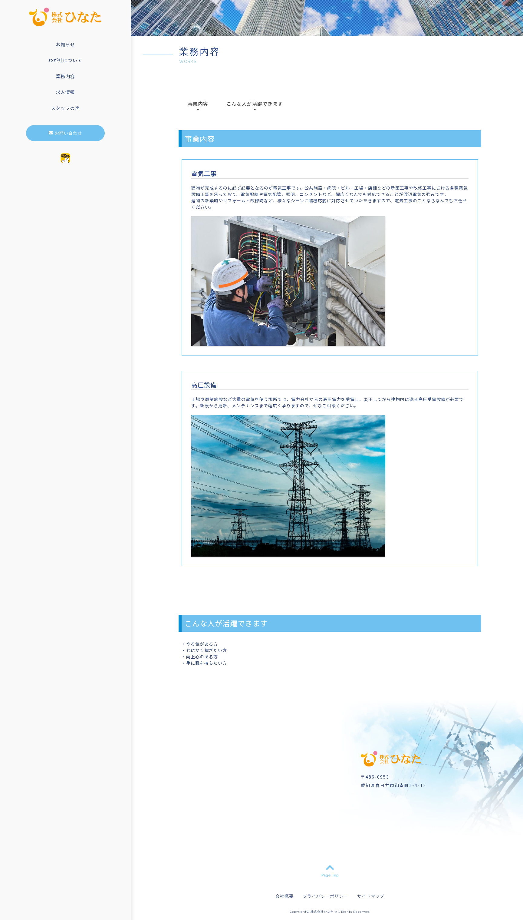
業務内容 (65, 76)
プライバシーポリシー (325, 896)
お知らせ (65, 44)
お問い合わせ (67, 133)
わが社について (65, 60)
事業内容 (198, 103)
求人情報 (65, 92)
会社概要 (284, 896)
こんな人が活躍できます (254, 103)
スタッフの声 (65, 108)
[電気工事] (288, 342)
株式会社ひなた (322, 911)
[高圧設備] (288, 553)
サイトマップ (370, 896)
